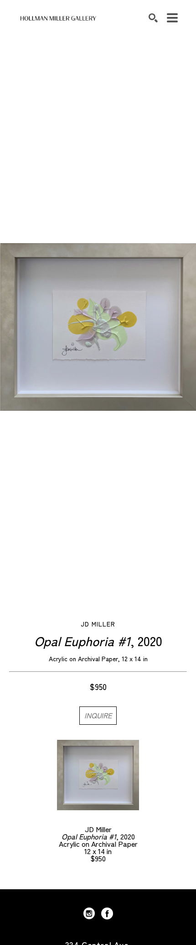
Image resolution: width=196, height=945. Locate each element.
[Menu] (172, 17)
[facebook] (107, 913)
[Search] (153, 17)
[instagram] (89, 913)
